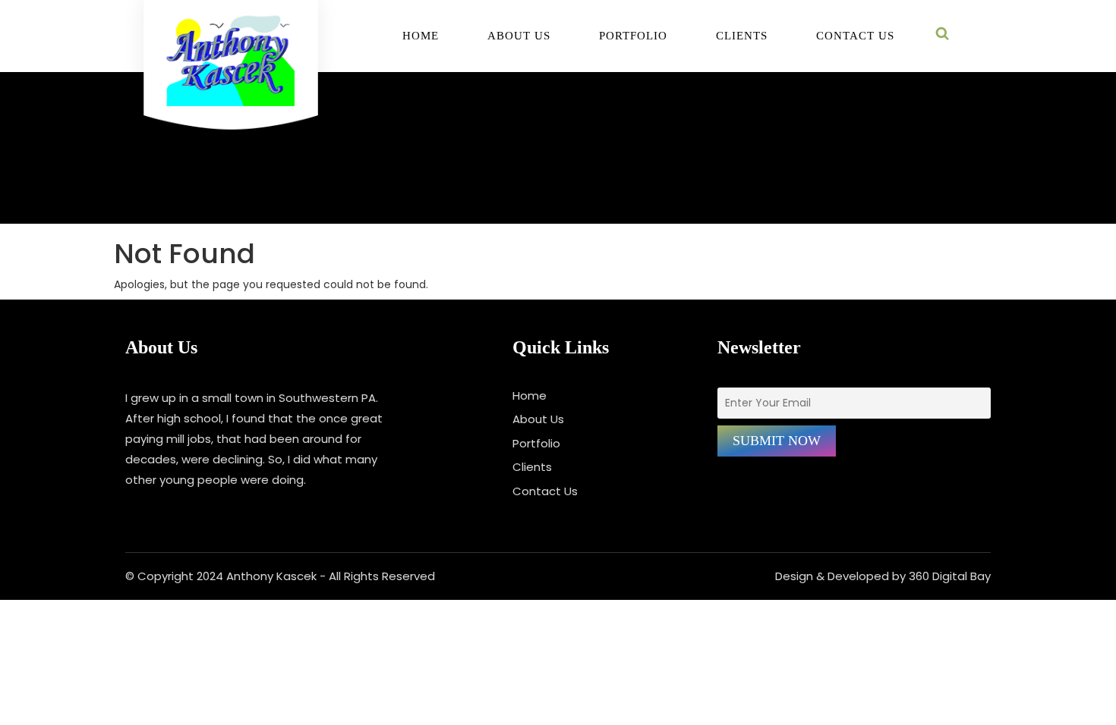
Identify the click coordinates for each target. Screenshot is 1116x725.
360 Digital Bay (950, 576)
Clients (742, 36)
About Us (518, 36)
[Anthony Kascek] (230, 72)
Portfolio (633, 36)
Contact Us (855, 36)
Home (420, 36)
